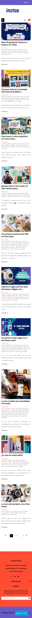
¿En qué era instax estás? (12, 455)
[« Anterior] (5, 535)
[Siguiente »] (26, 535)
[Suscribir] (29, 598)
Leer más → (4, 64)
